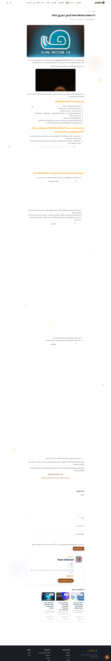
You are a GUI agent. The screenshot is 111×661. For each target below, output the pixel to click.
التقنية (88, 11)
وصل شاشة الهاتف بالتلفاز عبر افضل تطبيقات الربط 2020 (55, 478)
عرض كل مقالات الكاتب (65, 580)
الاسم (82, 518)
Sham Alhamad (89, 19)
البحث (29, 655)
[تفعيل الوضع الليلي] (10, 2)
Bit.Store (48, 655)
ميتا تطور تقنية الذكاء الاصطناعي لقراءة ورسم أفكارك (48, 605)
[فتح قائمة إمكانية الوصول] (107, 657)
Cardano (48, 658)
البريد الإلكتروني (80, 526)
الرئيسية (93, 11)
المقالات (68, 655)
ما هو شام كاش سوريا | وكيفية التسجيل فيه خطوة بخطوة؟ (78, 605)
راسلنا (29, 653)
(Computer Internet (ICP (44, 653)
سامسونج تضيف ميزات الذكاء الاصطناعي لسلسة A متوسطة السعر (63, 606)
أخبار (69, 658)
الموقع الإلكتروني (79, 534)
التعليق (82, 494)
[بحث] (7, 2)
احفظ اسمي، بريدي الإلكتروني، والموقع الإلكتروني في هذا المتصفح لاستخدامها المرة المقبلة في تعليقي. (57, 544)
